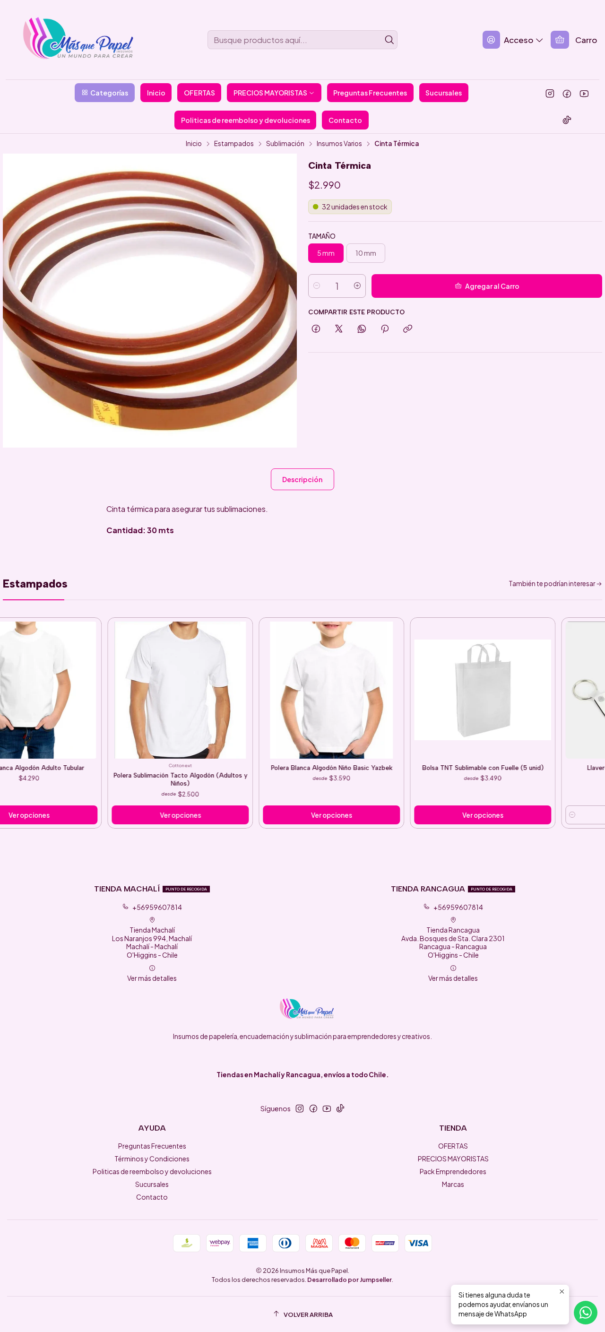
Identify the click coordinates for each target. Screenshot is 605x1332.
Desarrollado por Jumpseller (349, 1279)
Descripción (302, 479)
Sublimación (285, 143)
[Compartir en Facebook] (316, 329)
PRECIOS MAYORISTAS (453, 1158)
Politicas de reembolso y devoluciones (152, 1171)
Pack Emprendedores (453, 1171)
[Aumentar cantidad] (357, 286)
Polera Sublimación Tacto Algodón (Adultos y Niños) (139, 779)
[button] (105, 92)
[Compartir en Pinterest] (385, 329)
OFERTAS (453, 1146)
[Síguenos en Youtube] (584, 93)
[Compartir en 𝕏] (339, 329)
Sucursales (152, 1184)
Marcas (453, 1184)
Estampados (234, 143)
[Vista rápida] (48, 695)
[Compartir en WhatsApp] (362, 329)
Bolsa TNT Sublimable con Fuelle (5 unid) (441, 767)
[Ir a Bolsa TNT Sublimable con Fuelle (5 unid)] (441, 690)
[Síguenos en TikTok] (567, 119)
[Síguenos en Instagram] (550, 93)
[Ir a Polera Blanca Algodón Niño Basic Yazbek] (289, 690)
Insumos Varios (339, 143)
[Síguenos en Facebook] (567, 93)
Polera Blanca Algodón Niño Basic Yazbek (290, 767)
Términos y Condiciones (152, 1158)
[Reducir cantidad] (317, 286)
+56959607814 (157, 907)
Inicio (194, 143)
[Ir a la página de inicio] (69, 39)
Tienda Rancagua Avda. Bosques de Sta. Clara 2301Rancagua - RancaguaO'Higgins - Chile (453, 942)
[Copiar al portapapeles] (407, 329)
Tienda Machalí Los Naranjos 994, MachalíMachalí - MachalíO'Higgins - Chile (152, 942)
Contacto (152, 1197)
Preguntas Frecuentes (152, 1146)
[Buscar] (389, 39)
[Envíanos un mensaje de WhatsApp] (585, 1312)
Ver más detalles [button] (152, 978)
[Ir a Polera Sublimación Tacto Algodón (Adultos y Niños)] (138, 690)
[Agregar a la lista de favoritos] (48, 681)
